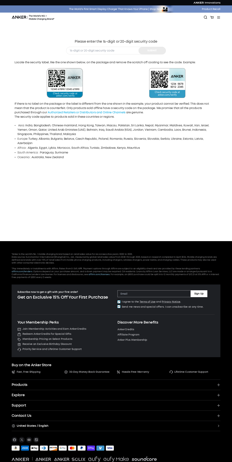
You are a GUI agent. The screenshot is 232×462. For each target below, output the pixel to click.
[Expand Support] (218, 405)
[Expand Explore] (218, 395)
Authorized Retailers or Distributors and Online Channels (87, 112)
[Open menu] (218, 17)
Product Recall (211, 9)
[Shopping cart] (212, 17)
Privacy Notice (171, 301)
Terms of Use (148, 301)
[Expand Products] (218, 385)
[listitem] (14, 440)
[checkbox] (118, 301)
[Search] (205, 17)
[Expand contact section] (218, 416)
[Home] (34, 17)
